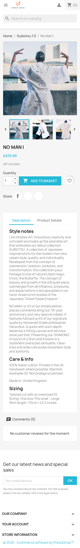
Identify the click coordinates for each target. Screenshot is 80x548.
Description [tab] (21, 220)
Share (18, 196)
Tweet (28, 196)
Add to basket (40, 180)
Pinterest (38, 196)
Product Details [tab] (49, 220)
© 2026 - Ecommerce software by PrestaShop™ (38, 542)
